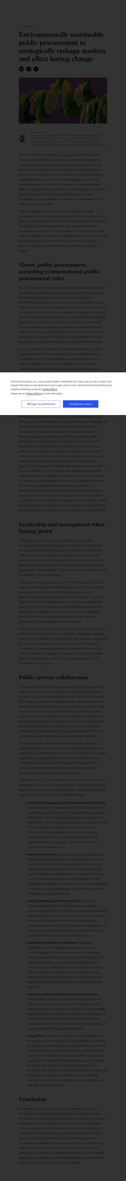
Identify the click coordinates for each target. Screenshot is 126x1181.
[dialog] (63, 393)
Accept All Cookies (81, 404)
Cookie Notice (49, 389)
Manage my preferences (41, 404)
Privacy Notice (33, 393)
